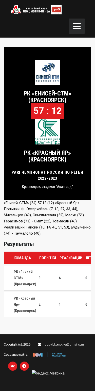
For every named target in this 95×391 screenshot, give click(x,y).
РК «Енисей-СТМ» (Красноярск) (47, 97)
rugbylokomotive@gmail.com (64, 344)
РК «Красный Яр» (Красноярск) (47, 156)
